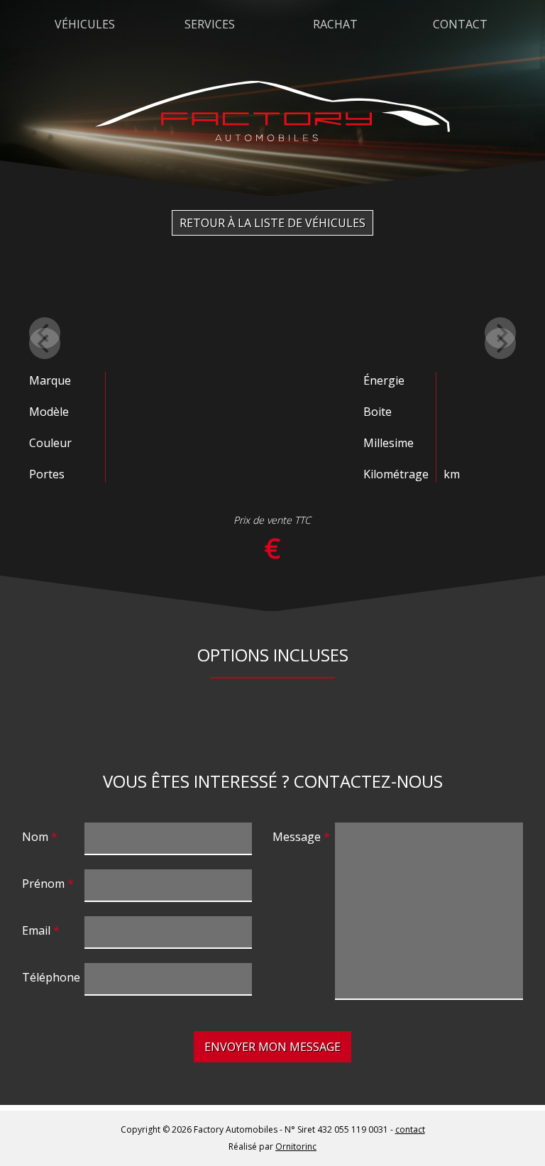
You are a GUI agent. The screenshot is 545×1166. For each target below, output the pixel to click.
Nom (35, 837)
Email (36, 930)
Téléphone (51, 977)
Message (296, 837)
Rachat (335, 24)
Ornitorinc (295, 1146)
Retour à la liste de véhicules (272, 223)
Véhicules (85, 24)
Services (210, 24)
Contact (460, 24)
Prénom (43, 883)
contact (410, 1129)
